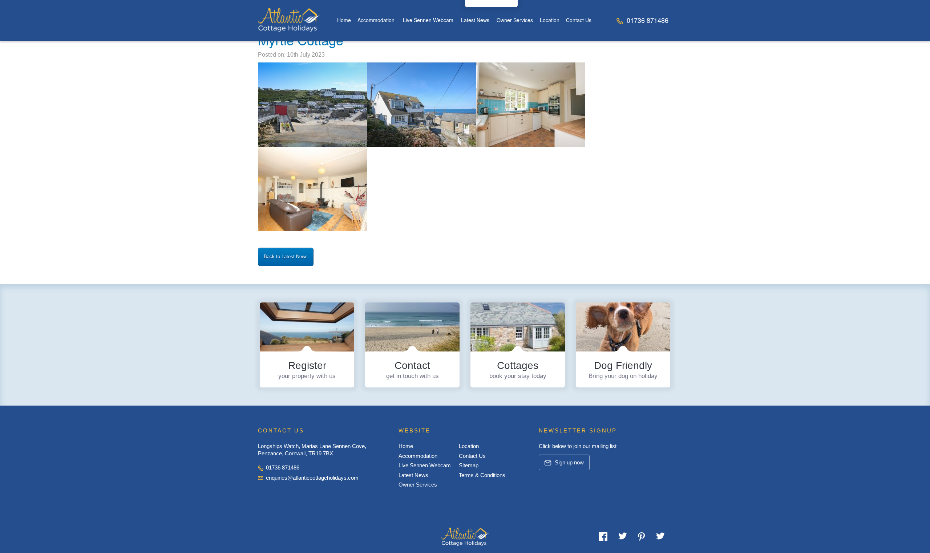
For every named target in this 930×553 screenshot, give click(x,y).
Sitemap (468, 465)
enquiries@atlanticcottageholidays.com (312, 478)
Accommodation (376, 20)
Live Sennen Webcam (428, 20)
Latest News (475, 20)
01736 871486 (646, 20)
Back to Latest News (286, 256)
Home (344, 20)
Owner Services (515, 20)
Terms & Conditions (482, 475)
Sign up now (568, 462)
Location (549, 20)
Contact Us (578, 20)
